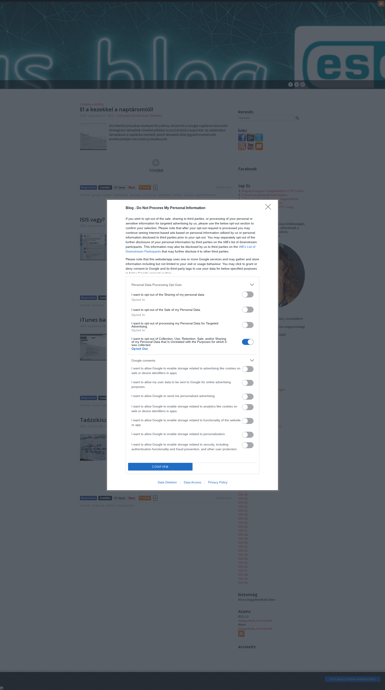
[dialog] (192, 345)
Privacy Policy (217, 482)
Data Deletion (167, 482)
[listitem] (192, 284)
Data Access (192, 482)
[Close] (269, 208)
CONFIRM (160, 466)
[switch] (248, 294)
